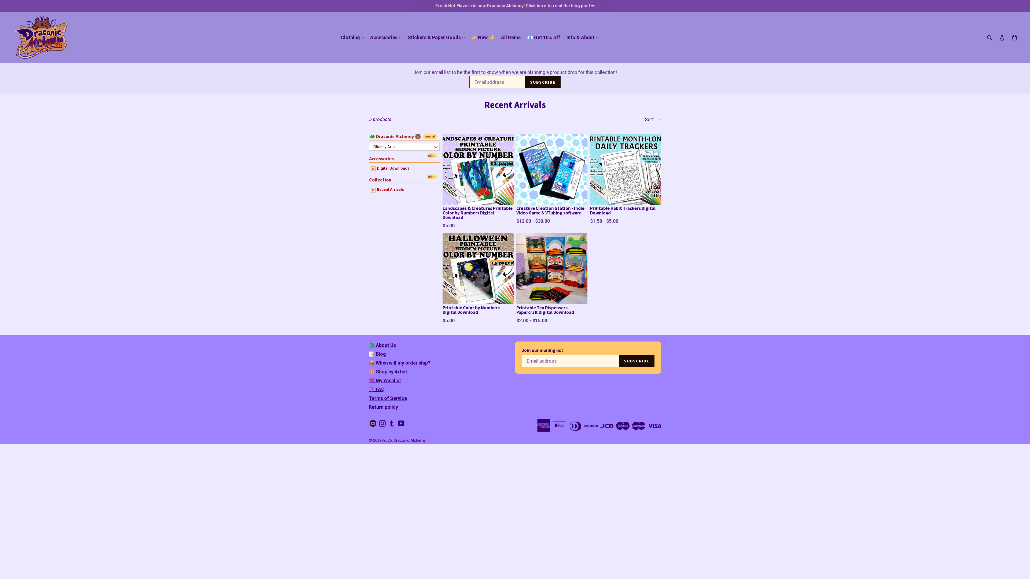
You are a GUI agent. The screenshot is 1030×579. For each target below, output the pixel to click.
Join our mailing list (542, 350)
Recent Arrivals (390, 189)
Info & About (583, 37)
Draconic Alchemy (410, 440)
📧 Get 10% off (543, 37)
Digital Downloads (393, 168)
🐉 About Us (382, 345)
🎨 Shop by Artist (388, 371)
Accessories (387, 37)
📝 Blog (377, 354)
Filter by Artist (385, 147)
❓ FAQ (377, 389)
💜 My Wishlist (385, 380)
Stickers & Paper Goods (437, 37)
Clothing (353, 37)
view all (430, 136)
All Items (511, 37)
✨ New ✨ (483, 37)
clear (432, 156)
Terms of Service (388, 398)
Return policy (383, 407)
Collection (380, 180)
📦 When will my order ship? (399, 363)
